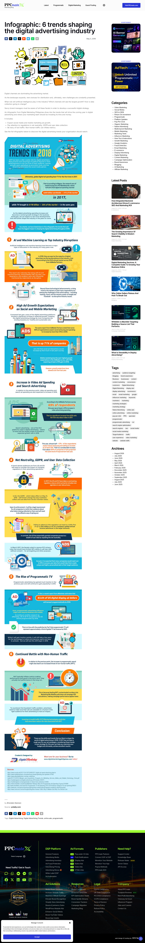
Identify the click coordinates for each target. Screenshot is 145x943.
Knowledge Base (124, 857)
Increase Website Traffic (55, 892)
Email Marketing (120, 148)
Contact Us (122, 908)
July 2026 (118, 456)
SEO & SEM (119, 112)
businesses (125, 379)
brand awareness (127, 376)
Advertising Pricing (53, 867)
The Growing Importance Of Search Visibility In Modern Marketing (123, 234)
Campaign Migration (79, 905)
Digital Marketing (74, 5)
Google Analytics (120, 143)
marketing (125, 400)
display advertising (119, 391)
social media (134, 428)
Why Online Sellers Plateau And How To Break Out (125, 294)
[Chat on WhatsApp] (12, 873)
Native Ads (77, 864)
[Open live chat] (6, 873)
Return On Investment (122, 115)
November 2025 (120, 472)
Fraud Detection (120, 145)
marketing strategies (119, 403)
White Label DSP (52, 873)
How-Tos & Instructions (123, 138)
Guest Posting (90, 5)
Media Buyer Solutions (54, 889)
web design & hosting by (123, 938)
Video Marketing (120, 107)
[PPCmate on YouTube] (24, 879)
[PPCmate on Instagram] (30, 879)
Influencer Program (125, 902)
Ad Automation (51, 876)
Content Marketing (121, 157)
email (114, 394)
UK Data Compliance (102, 892)
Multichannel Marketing (123, 129)
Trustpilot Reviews (127, 892)
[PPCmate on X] (12, 879)
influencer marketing (119, 397)
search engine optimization (122, 425)
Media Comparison (78, 889)
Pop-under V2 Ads (80, 854)
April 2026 (118, 463)
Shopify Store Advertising (55, 902)
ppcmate (132, 416)
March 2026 (118, 465)
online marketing (132, 413)
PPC (125, 416)
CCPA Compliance (101, 899)
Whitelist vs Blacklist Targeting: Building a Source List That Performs (125, 324)
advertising (116, 373)
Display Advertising (121, 153)
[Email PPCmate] (30, 873)
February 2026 (119, 468)
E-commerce (119, 150)
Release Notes (126, 860)
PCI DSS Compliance (102, 896)
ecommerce (132, 391)
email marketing (124, 394)
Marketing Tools (120, 134)
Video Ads (77, 867)
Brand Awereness (121, 162)
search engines (118, 428)
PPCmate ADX (100, 870)
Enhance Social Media (54, 912)
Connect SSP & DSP (103, 857)
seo (126, 428)
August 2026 (119, 453)
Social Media (119, 110)
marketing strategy (119, 407)
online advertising (118, 413)
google (134, 394)
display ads (130, 388)
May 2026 (118, 461)
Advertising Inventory (53, 860)
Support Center (123, 854)
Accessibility (98, 912)
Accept (37, 937)
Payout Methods (101, 867)
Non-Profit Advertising (126, 896)
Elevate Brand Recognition (56, 899)
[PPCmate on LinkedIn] (18, 879)
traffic (128, 434)
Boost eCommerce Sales (55, 905)
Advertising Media (52, 857)
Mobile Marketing (120, 131)
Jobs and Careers (124, 905)
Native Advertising (121, 126)
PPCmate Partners (102, 854)
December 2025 (120, 470)
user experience (118, 437)
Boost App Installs (52, 918)
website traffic (125, 440)
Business (116, 379)
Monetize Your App (102, 864)
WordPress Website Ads (55, 908)
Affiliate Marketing (121, 169)
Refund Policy (99, 908)
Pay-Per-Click (119, 122)
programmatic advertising (121, 422)
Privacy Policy (99, 905)
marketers (116, 400)
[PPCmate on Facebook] (6, 879)
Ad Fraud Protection (53, 864)
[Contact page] (18, 873)
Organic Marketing (121, 124)
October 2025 (119, 475)
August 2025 (119, 480)
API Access (122, 867)
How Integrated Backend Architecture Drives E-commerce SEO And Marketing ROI (126, 203)
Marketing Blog (77, 908)
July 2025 (118, 482)
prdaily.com (16, 807)
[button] (70, 923)
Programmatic (58, 5)
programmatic (58, 818)
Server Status (123, 864)
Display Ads (77, 860)
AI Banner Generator (79, 892)
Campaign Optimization (123, 160)
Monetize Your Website (104, 860)
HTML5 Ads (77, 870)
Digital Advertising (16, 818)
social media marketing (120, 431)
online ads (48, 818)
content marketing (119, 382)
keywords (132, 397)
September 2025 (120, 477)
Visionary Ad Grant (125, 899)
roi (133, 422)
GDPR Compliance (101, 889)
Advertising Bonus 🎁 (54, 870)
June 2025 (118, 484)
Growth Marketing (121, 141)
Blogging (117, 165)
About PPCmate (124, 889)
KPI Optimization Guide (80, 896)
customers (116, 385)
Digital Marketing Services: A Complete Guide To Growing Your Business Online (126, 264)
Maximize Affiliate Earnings (56, 896)
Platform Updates (120, 119)
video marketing (131, 437)
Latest (46, 5)
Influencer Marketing (122, 136)
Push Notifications (79, 857)
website (115, 440)
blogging (115, 376)
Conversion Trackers (79, 902)
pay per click (117, 416)
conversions (131, 382)
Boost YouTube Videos (54, 915)
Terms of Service (100, 902)
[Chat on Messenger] (24, 873)
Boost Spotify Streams (79, 899)
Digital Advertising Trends (33, 818)
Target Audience (118, 434)
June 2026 (118, 458)
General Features (52, 854)
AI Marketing (119, 167)
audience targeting (128, 373)
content (133, 379)
